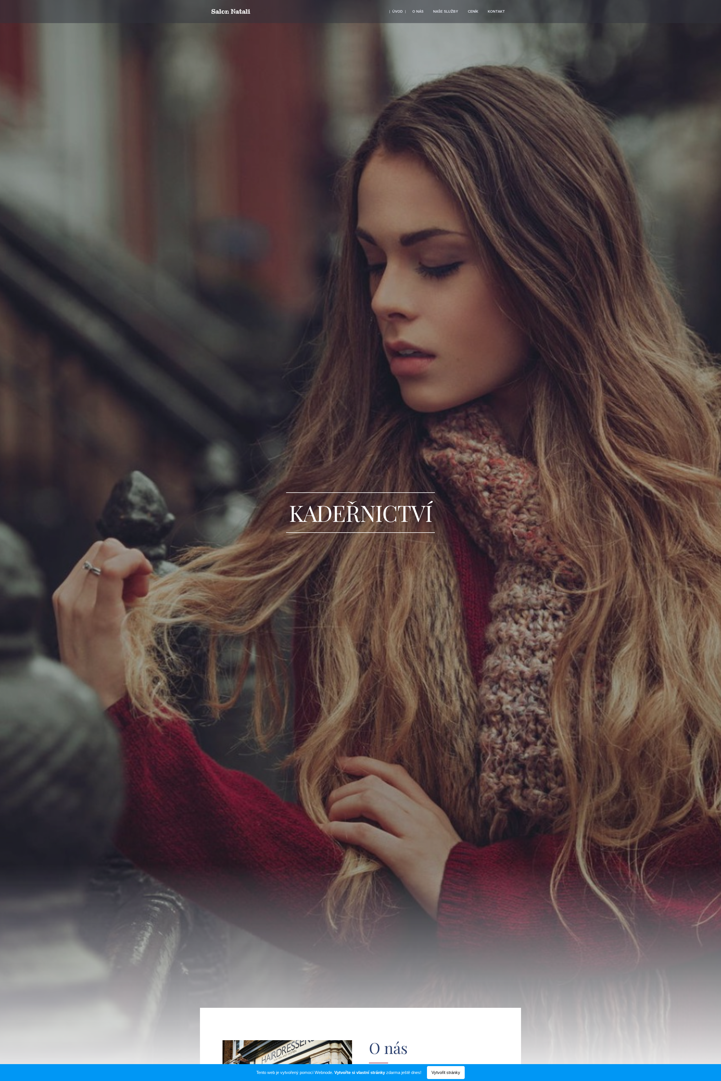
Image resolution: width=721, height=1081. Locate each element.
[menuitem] (398, 12)
